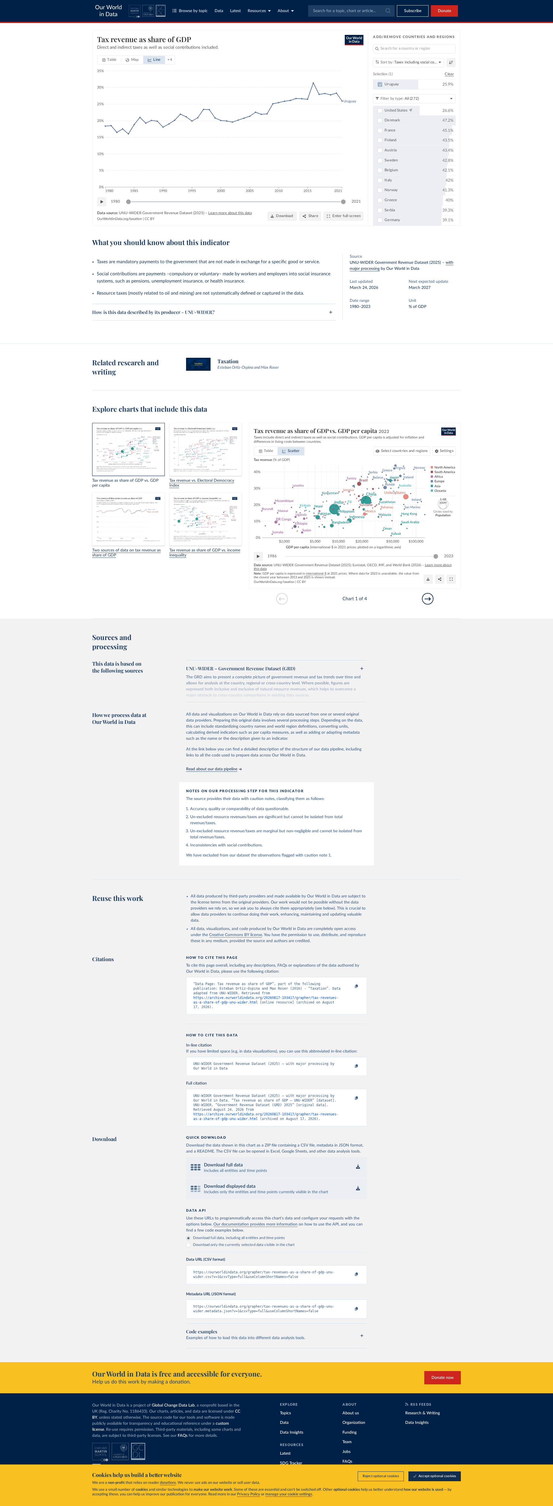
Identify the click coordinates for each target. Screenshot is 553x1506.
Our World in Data (108, 11)
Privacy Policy (248, 1494)
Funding (349, 1432)
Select (404, 451)
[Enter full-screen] (451, 579)
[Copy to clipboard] (350, 986)
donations (168, 1483)
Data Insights (291, 1432)
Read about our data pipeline (211, 769)
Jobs (346, 1452)
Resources (257, 11)
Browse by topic (193, 11)
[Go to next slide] (427, 599)
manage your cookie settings (288, 1494)
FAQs (183, 1436)
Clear (449, 74)
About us (350, 1413)
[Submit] (387, 11)
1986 (272, 556)
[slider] (128, 202)
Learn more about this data (230, 213)
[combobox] (351, 11)
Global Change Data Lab (173, 1405)
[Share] (439, 579)
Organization (353, 1423)
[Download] (428, 579)
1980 (115, 202)
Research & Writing (422, 1413)
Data (219, 11)
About (283, 11)
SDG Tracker (291, 1463)
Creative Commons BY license (235, 935)
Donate (444, 11)
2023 (448, 556)
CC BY (149, 219)
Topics (285, 1413)
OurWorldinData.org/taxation (119, 219)
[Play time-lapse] (101, 201)
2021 (356, 202)
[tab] (109, 60)
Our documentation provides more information (255, 1224)
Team (347, 1442)
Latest (235, 11)
